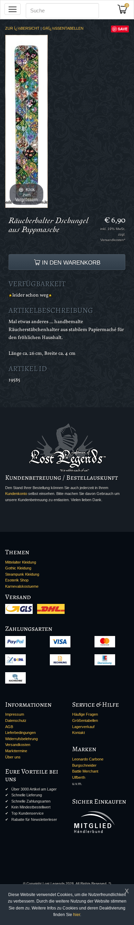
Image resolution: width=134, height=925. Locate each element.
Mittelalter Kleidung (20, 562)
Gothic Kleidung (18, 568)
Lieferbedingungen (20, 732)
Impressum (14, 714)
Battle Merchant (85, 771)
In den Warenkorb (70, 262)
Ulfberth (78, 777)
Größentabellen (85, 720)
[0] (125, 11)
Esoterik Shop (17, 580)
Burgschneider (84, 765)
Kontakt (78, 732)
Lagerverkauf (83, 727)
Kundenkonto (16, 493)
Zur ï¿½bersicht (22, 28)
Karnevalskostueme (21, 586)
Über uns (13, 757)
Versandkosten (17, 745)
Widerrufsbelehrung (21, 739)
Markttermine (16, 751)
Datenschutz (15, 720)
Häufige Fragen (85, 714)
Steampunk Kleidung (22, 574)
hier (76, 914)
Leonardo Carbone (87, 759)
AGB (9, 727)
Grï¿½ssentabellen (63, 28)
